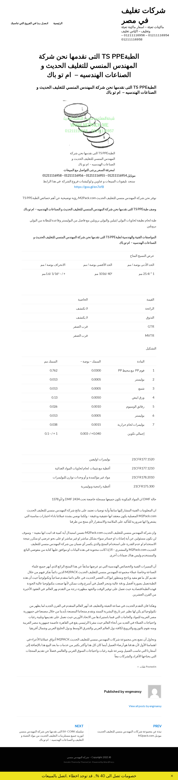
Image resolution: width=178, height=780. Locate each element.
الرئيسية (57, 23)
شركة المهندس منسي (78, 757)
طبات (142, 666)
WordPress (108, 762)
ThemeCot (86, 762)
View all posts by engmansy (145, 706)
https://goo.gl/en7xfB (89, 187)
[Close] (172, 776)
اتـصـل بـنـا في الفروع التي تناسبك (29, 23)
